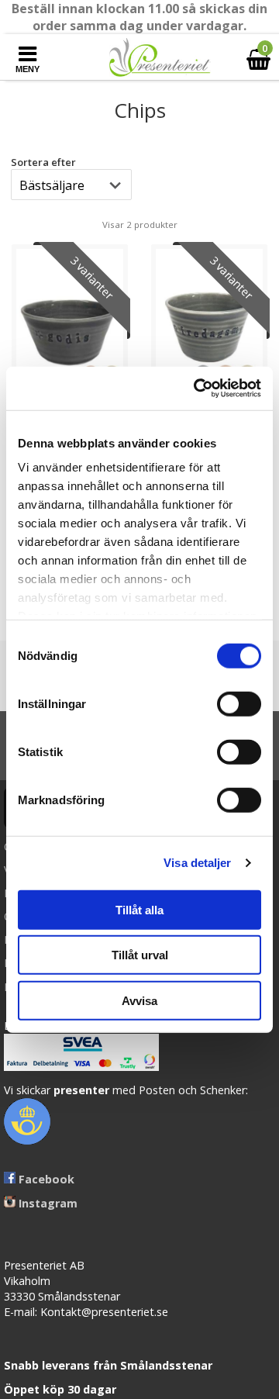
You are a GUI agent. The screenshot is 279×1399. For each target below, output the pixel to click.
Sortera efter (43, 162)
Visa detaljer (197, 862)
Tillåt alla (139, 909)
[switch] (239, 703)
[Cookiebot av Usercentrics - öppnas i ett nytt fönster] (197, 388)
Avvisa (139, 1000)
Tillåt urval (140, 955)
